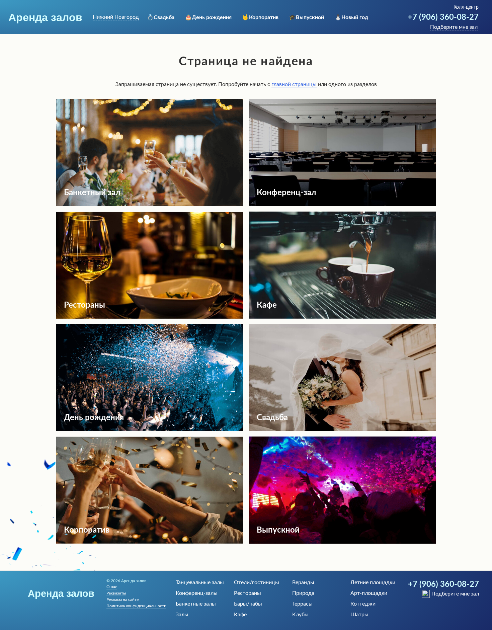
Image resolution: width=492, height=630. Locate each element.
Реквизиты (116, 593)
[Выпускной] (342, 542)
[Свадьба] (342, 429)
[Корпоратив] (149, 542)
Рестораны (247, 593)
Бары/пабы (248, 604)
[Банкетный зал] (149, 204)
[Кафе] (342, 317)
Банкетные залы (196, 604)
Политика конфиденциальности (136, 606)
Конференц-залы (197, 593)
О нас (111, 587)
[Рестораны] (149, 317)
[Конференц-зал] (342, 204)
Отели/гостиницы (256, 582)
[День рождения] (149, 429)
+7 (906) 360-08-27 (443, 17)
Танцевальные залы (200, 582)
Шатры (359, 614)
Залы (182, 614)
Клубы (300, 614)
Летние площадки (372, 582)
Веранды (303, 582)
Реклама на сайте (122, 600)
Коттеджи (363, 604)
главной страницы (294, 84)
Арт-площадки (368, 593)
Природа (303, 593)
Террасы (302, 604)
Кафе (240, 614)
